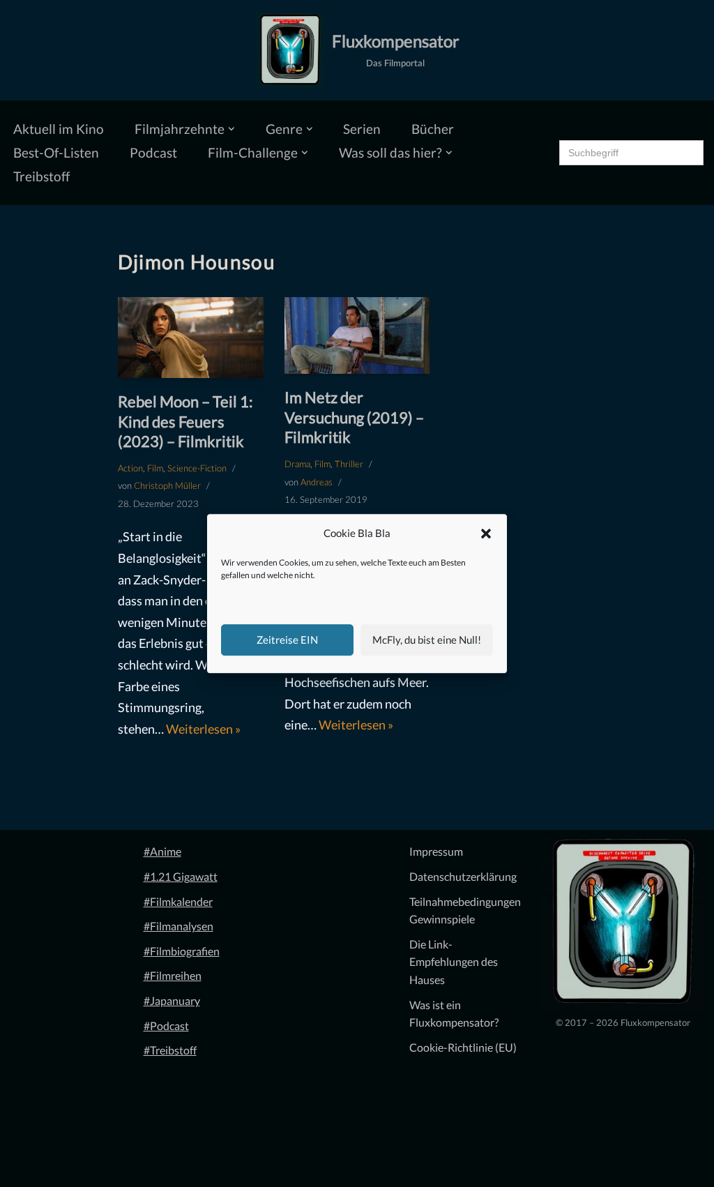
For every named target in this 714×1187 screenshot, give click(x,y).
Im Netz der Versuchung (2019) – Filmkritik (354, 417)
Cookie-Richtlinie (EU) (463, 1047)
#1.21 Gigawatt (181, 876)
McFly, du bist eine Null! (426, 639)
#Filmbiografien (182, 951)
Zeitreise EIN (287, 639)
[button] (486, 533)
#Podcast (166, 1025)
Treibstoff (41, 176)
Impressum (436, 851)
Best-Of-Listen (56, 152)
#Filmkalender (178, 901)
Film (155, 468)
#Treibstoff (170, 1050)
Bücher (432, 129)
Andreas (317, 481)
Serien (362, 129)
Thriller (349, 463)
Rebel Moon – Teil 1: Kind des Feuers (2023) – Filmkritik (185, 421)
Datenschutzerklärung (463, 876)
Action (130, 468)
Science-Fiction (197, 468)
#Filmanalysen (178, 925)
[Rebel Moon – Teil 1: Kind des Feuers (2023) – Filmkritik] (191, 337)
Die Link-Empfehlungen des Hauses (453, 961)
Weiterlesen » (203, 728)
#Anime (162, 851)
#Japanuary (172, 1000)
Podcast (153, 152)
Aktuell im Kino (58, 129)
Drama (297, 463)
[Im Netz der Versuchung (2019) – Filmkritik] (357, 336)
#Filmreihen (173, 975)
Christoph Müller (167, 485)
